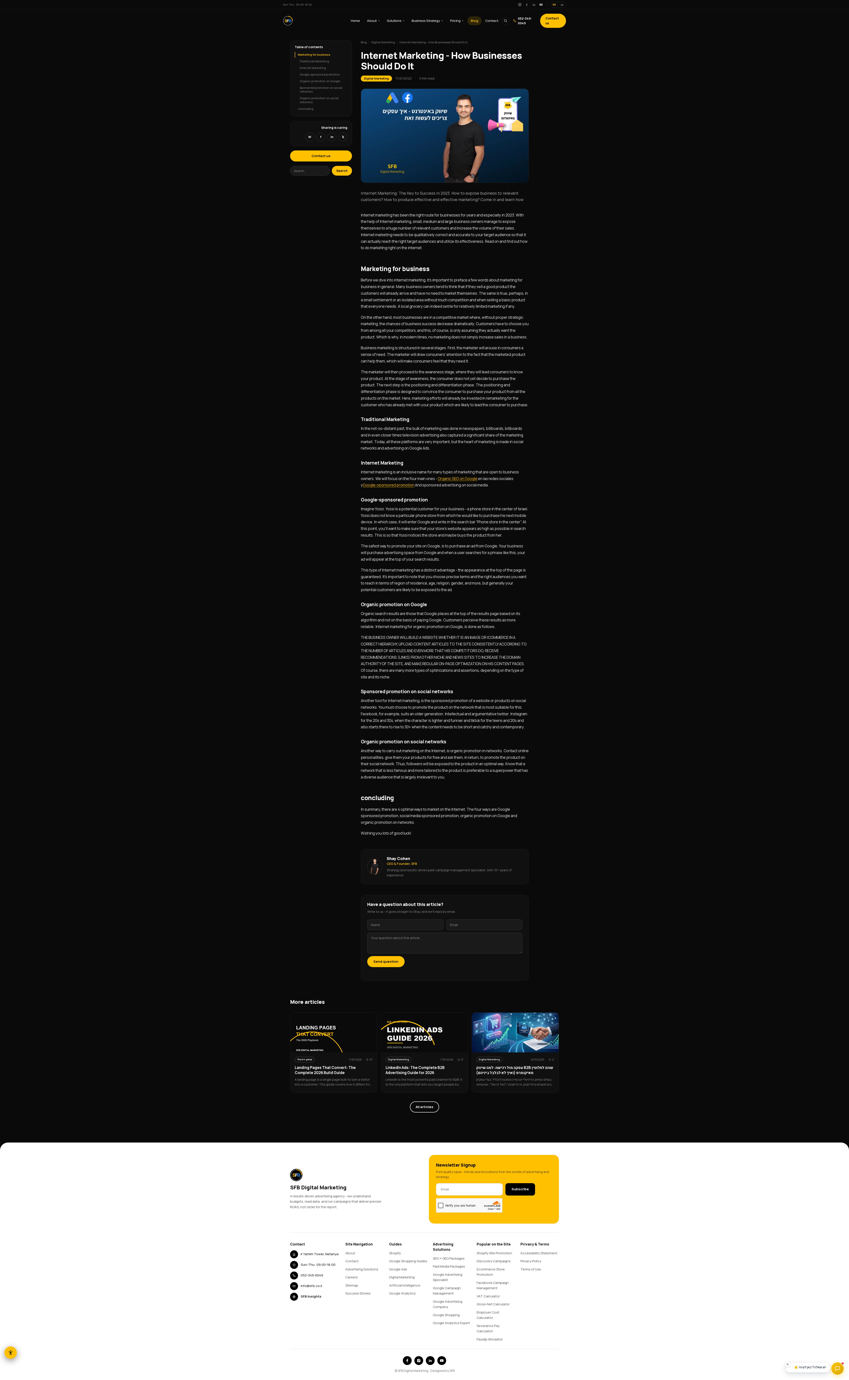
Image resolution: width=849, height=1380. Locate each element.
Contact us (552, 20)
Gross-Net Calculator (493, 1304)
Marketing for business (314, 55)
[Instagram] (520, 5)
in (332, 137)
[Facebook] (527, 5)
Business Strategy (427, 20)
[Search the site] (506, 21)
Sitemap (351, 1285)
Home (355, 20)
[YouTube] (541, 5)
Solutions (396, 20)
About (373, 20)
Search (342, 171)
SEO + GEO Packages (449, 1258)
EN (554, 4)
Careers (351, 1277)
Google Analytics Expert (451, 1323)
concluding (305, 109)
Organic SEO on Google (457, 478)
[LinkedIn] (534, 5)
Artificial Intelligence (404, 1285)
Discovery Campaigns (494, 1261)
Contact (491, 20)
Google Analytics (402, 1293)
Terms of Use (530, 1269)
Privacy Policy (530, 1261)
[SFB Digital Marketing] (288, 21)
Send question (385, 961)
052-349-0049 (525, 20)
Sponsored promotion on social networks (321, 89)
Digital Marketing (383, 42)
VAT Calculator (488, 1296)
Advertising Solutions (361, 1269)
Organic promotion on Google (320, 81)
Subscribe (520, 1189)
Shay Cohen (398, 858)
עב (562, 4)
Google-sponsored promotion (320, 74)
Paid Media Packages (449, 1266)
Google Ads (398, 1269)
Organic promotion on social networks (319, 100)
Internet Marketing (313, 68)
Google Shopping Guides (408, 1261)
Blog (474, 20)
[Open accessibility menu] (10, 1352)
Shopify (395, 1253)
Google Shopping (446, 1315)
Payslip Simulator (490, 1339)
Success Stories (358, 1293)
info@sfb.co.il (311, 1285)
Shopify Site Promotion (494, 1253)
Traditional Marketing (314, 61)
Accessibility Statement (538, 1253)
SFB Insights (311, 1296)
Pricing (457, 20)
